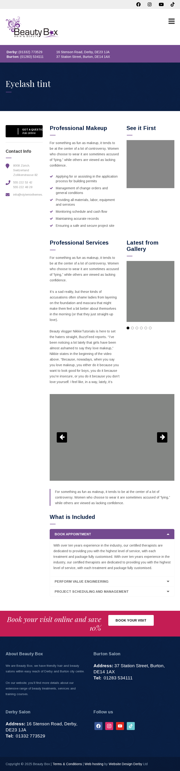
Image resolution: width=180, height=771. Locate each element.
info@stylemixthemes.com (31, 194)
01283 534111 (113, 677)
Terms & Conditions (67, 764)
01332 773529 (25, 736)
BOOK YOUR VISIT (131, 620)
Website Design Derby (125, 764)
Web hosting (94, 764)
